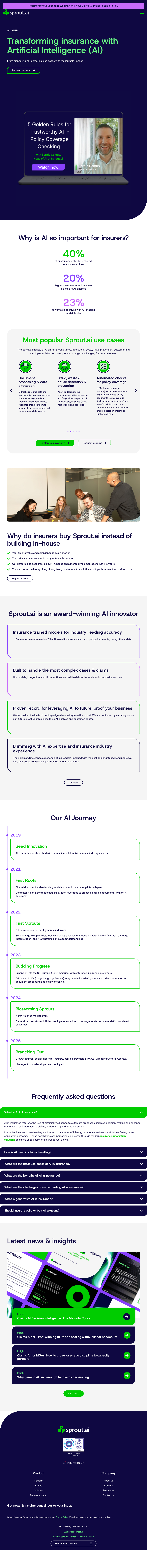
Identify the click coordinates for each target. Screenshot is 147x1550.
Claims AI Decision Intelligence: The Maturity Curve (53, 1318)
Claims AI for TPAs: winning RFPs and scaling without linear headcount (67, 1337)
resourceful (77, 1532)
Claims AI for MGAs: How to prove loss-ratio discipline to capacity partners (63, 1357)
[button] (11, 390)
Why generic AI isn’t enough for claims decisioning (53, 1377)
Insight (20, 1332)
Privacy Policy (62, 1517)
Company (108, 1473)
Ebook (20, 1314)
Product (38, 1473)
